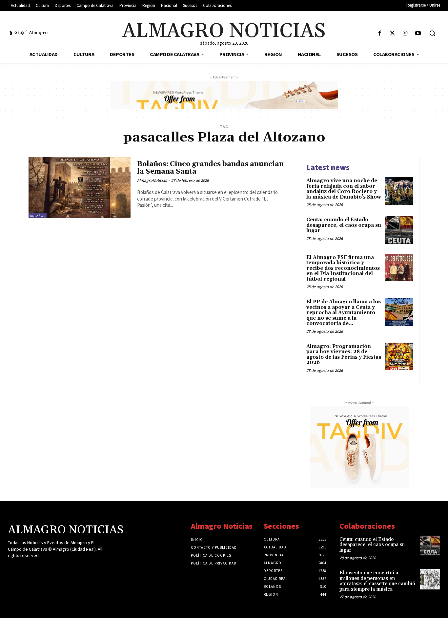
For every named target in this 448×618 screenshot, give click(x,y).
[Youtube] (418, 33)
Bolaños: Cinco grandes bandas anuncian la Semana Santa (210, 168)
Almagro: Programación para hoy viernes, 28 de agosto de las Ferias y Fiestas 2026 (343, 354)
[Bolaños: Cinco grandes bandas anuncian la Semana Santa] (80, 187)
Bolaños (37, 216)
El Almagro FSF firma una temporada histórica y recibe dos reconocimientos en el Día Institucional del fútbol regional (343, 268)
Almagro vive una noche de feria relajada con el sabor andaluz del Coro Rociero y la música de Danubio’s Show (343, 189)
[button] (432, 33)
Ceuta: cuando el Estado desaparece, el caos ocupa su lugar (343, 225)
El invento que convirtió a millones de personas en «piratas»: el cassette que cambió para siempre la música (377, 581)
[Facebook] (379, 33)
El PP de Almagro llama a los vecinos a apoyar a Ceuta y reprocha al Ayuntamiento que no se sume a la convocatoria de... (343, 313)
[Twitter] (392, 33)
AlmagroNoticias (152, 180)
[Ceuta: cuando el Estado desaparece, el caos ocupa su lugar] (399, 230)
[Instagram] (405, 33)
